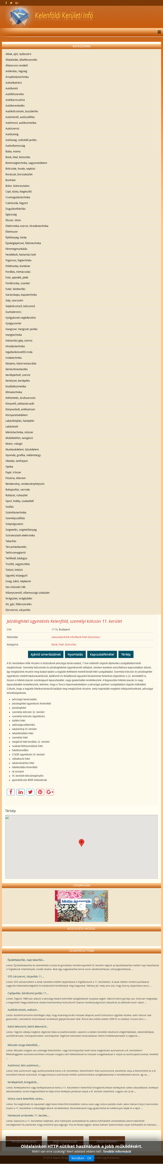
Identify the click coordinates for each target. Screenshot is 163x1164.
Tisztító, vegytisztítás (18, 564)
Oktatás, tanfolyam (17, 461)
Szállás (10, 506)
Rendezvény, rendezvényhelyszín (25, 483)
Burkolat (10, 180)
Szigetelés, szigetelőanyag (21, 529)
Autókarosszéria (15, 99)
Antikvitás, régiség (16, 71)
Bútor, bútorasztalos (18, 185)
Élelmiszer (12, 231)
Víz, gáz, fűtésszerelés (19, 604)
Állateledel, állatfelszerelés (21, 59)
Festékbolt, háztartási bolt (21, 254)
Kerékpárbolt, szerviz (18, 375)
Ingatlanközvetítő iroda (19, 352)
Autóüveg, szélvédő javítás (21, 140)
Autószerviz (12, 128)
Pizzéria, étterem (16, 478)
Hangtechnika (14, 334)
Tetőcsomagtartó (16, 552)
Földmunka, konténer (18, 266)
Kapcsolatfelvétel (102, 654)
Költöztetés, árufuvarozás (21, 397)
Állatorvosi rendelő (17, 65)
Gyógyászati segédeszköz (21, 317)
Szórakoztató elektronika (20, 535)
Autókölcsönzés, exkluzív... (23, 1009)
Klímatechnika (14, 392)
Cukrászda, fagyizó (17, 203)
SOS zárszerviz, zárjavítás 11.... (26, 976)
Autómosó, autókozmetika (21, 122)
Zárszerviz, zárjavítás (18, 610)
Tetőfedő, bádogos (16, 558)
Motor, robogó (14, 443)
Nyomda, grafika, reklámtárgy (23, 455)
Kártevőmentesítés (17, 369)
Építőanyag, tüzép (16, 237)
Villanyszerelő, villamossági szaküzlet (27, 592)
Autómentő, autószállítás (20, 117)
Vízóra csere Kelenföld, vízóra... (26, 1098)
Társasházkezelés (16, 546)
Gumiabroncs (13, 311)
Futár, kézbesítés (15, 289)
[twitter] (11, 2)
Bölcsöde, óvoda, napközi (20, 168)
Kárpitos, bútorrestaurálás (21, 363)
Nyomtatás (75, 654)
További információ (117, 1151)
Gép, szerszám (14, 300)
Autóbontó (12, 88)
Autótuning (12, 134)
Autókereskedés (15, 105)
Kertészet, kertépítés (18, 380)
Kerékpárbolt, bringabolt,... (23, 1082)
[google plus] (16, 2)
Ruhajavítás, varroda (18, 489)
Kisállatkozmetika (16, 386)
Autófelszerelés (15, 94)
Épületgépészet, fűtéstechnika (23, 243)
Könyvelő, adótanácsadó (20, 403)
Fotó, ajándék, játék (17, 277)
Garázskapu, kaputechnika (21, 294)
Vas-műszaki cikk (15, 587)
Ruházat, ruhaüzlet (17, 495)
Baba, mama (13, 151)
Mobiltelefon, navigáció (19, 438)
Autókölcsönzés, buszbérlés (22, 111)
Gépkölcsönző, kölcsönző (20, 306)
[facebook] (6, 2)
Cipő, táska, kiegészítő (19, 191)
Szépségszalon (14, 524)
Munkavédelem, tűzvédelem (22, 449)
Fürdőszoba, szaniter (18, 283)
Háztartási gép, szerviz (19, 340)
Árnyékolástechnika (17, 77)
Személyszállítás (15, 518)
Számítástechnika (16, 512)
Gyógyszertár (13, 323)
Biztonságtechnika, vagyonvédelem (26, 162)
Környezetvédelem (17, 415)
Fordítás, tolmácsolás (18, 271)
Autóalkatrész (14, 82)
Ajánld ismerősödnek (46, 654)
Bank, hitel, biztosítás (18, 157)
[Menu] (158, 32)
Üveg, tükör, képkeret (18, 581)
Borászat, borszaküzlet (19, 174)
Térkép (126, 654)
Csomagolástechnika (18, 197)
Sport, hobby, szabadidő (20, 501)
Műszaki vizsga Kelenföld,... (24, 1045)
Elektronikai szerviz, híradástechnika (27, 226)
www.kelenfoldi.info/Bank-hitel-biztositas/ (76, 637)
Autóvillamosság (15, 145)
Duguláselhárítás (16, 208)
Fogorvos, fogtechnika (18, 260)
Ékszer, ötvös (13, 220)
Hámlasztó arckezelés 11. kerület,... (28, 1115)
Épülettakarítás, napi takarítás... (26, 960)
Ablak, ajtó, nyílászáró (18, 54)
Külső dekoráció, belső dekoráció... (28, 1026)
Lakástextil (12, 426)
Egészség (11, 214)
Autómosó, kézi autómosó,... (24, 1065)
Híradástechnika (15, 346)
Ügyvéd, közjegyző (16, 575)
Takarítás (11, 541)
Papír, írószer (13, 472)
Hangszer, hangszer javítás (22, 329)
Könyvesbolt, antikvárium (20, 409)
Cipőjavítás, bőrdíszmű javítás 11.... (28, 993)
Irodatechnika (14, 357)
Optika (9, 466)
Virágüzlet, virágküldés (19, 598)
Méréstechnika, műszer (19, 432)
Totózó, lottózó (14, 569)
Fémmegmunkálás (16, 248)
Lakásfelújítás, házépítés (20, 420)
